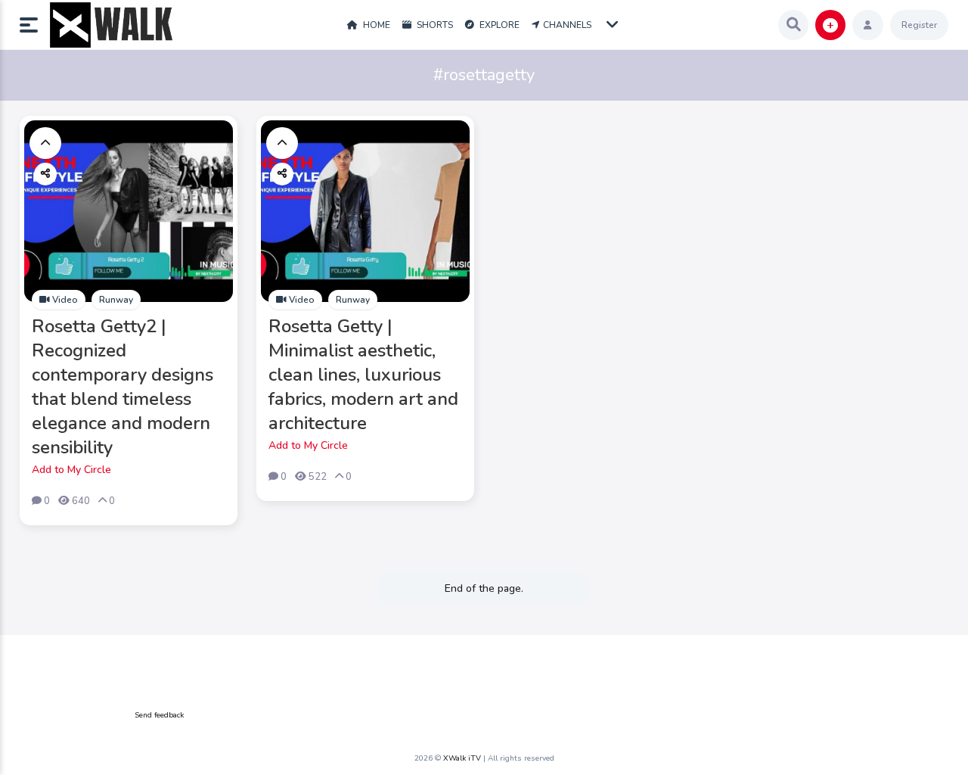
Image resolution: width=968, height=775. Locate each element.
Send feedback (159, 715)
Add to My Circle (71, 469)
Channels (567, 25)
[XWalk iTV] (111, 25)
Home (375, 25)
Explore (498, 25)
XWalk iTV (462, 758)
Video (64, 300)
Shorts (433, 25)
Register (919, 25)
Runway (116, 300)
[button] (35, 25)
